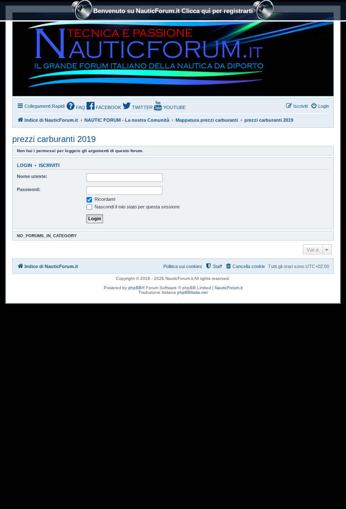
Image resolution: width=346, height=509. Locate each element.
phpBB (135, 287)
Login (24, 165)
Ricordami (104, 199)
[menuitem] (76, 106)
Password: (29, 189)
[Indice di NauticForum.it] (142, 54)
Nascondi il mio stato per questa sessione (136, 206)
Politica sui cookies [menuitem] (182, 266)
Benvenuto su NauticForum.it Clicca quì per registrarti (173, 10)
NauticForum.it (229, 287)
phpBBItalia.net (192, 292)
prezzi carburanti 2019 (54, 139)
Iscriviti (49, 165)
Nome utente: (32, 176)
